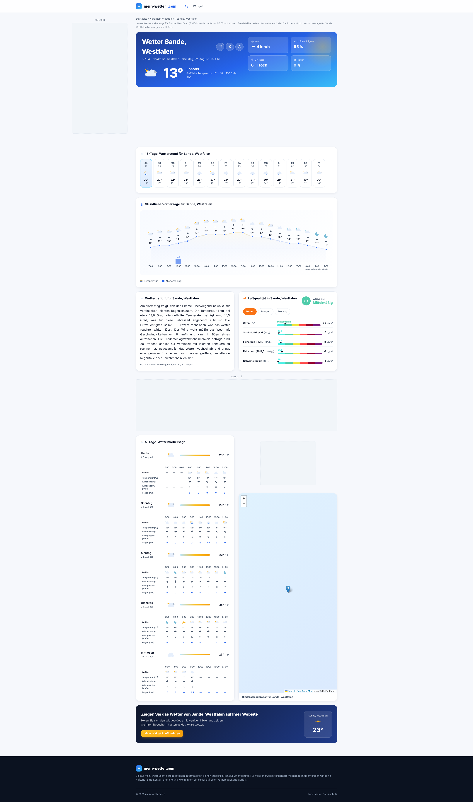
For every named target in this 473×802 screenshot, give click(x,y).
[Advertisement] (236, 117)
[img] (288, 593)
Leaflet (291, 690)
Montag (282, 311)
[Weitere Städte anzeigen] (220, 47)
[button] (288, 589)
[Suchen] (186, 6)
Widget (198, 6)
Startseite (141, 18)
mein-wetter (160, 6)
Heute (249, 311)
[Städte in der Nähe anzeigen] (230, 47)
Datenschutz (330, 794)
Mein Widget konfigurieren (162, 733)
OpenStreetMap (304, 690)
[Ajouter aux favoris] (239, 47)
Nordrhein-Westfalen (162, 18)
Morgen (265, 311)
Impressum (314, 794)
